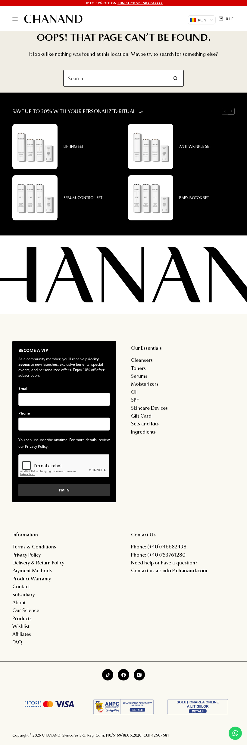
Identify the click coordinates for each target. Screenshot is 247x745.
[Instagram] (139, 674)
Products (22, 618)
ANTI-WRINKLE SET (195, 146)
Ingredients (143, 431)
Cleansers (142, 360)
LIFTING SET (74, 146)
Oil (134, 392)
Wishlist (21, 626)
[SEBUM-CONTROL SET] (35, 197)
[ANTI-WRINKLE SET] (150, 146)
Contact (21, 586)
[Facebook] (123, 674)
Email (23, 388)
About (19, 602)
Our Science (25, 610)
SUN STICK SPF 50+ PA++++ (140, 3)
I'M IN (64, 490)
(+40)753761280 (166, 554)
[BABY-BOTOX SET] (150, 197)
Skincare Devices (149, 408)
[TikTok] (108, 674)
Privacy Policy (36, 446)
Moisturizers (144, 383)
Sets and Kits (145, 423)
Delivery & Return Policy (38, 562)
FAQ (17, 642)
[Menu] (15, 19)
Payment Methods (32, 570)
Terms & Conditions (34, 546)
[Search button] (175, 78)
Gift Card (141, 415)
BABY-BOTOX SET (194, 197)
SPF (135, 399)
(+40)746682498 (166, 546)
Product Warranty (31, 578)
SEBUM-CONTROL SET (83, 197)
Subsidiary (23, 594)
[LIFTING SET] (35, 146)
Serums (139, 376)
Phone (24, 413)
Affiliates (21, 634)
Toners (138, 368)
